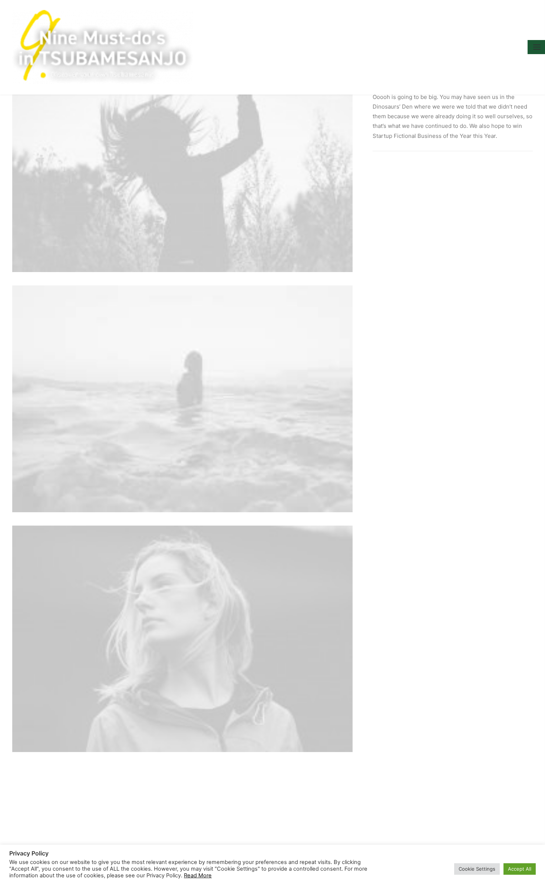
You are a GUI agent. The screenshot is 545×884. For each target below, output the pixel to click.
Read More (198, 875)
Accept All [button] (519, 869)
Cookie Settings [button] (477, 869)
